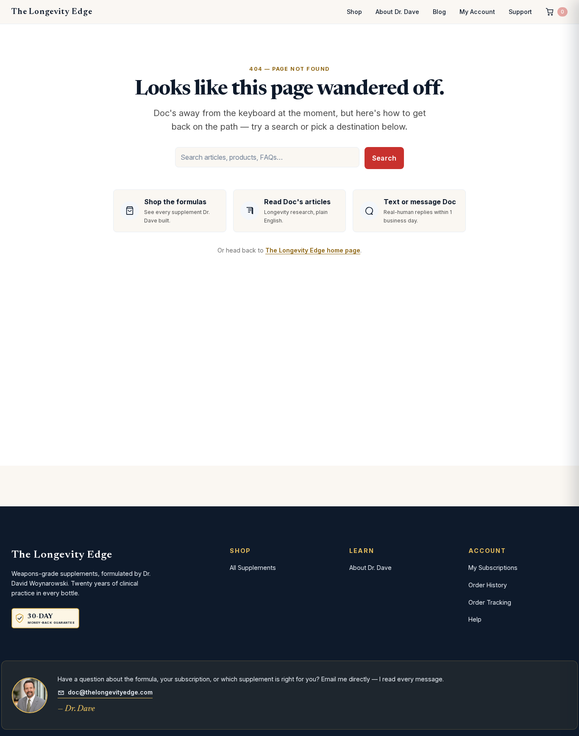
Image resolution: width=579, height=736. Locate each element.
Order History (487, 585)
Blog (439, 11)
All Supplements (253, 567)
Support (520, 11)
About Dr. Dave (397, 11)
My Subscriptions (493, 567)
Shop (354, 11)
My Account (477, 11)
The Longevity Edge (51, 12)
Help (475, 619)
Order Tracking (489, 602)
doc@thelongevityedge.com (110, 692)
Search (384, 158)
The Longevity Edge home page (312, 250)
